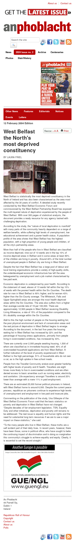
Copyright (8, 518)
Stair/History (24, 58)
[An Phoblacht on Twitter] (55, 42)
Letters (22, 117)
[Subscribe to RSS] (68, 42)
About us (52, 3)
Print (66, 131)
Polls (6, 527)
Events (9, 117)
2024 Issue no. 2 (24, 52)
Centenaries (57, 52)
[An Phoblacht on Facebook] (49, 42)
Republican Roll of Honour (16, 515)
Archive (42, 52)
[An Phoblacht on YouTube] (62, 42)
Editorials (44, 111)
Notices (59, 111)
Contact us (66, 3)
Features (28, 111)
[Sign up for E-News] (43, 42)
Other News (12, 111)
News (8, 52)
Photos (9, 58)
